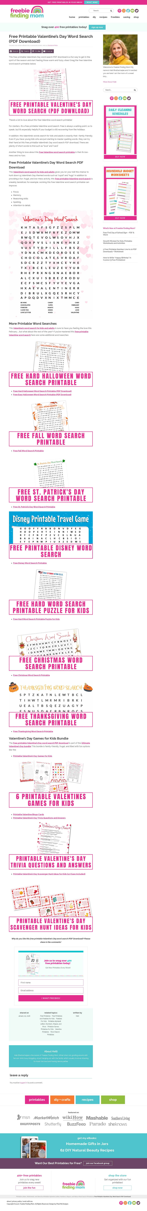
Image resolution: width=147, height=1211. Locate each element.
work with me (27, 1201)
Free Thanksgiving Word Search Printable (33, 731)
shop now (117, 1188)
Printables (37, 1100)
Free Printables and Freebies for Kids (51, 1017)
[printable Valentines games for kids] (51, 808)
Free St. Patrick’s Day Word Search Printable (34, 507)
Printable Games (53, 1026)
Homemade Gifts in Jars (87, 1144)
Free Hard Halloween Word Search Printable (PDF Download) (42, 391)
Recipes (87, 1100)
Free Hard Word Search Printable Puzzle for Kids (36, 619)
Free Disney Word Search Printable (30, 563)
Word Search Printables (53, 1033)
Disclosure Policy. (53, 45)
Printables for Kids (47, 1029)
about (9, 1201)
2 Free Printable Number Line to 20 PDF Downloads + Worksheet (120, 250)
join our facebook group (97, 1163)
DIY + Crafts (62, 1100)
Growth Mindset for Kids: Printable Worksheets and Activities (117, 242)
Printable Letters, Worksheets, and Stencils (29, 1196)
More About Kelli (109, 82)
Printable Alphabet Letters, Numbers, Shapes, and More (50, 1023)
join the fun (29, 1188)
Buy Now (120, 157)
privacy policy (17, 1201)
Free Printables (45, 1016)
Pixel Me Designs (62, 1204)
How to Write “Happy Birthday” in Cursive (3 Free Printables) (117, 259)
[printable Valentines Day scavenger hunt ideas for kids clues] (51, 932)
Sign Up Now (97, 27)
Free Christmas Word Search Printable (31, 675)
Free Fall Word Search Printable (28, 451)
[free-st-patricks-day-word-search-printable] (51, 478)
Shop (113, 1100)
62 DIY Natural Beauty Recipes (87, 1150)
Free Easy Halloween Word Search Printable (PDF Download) (42, 394)
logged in (23, 1083)
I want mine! (92, 2)
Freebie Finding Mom (27, 12)
